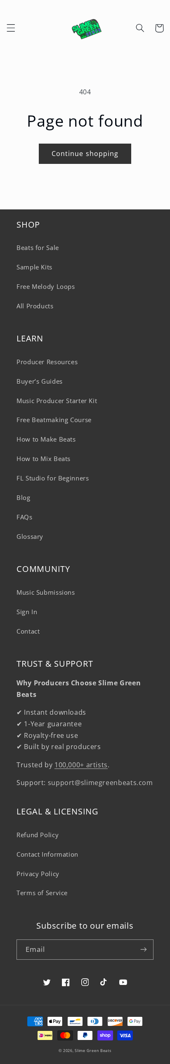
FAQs (25, 517)
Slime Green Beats (93, 1050)
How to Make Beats (46, 439)
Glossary (30, 536)
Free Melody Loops (46, 286)
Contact (28, 631)
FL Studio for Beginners (53, 478)
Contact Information (47, 854)
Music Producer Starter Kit (57, 400)
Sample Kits (34, 267)
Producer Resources (47, 362)
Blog (24, 497)
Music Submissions (46, 592)
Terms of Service (42, 893)
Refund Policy (38, 835)
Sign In (27, 612)
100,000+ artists (81, 764)
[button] (10, 28)
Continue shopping (85, 153)
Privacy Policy (38, 873)
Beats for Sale (38, 247)
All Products (35, 306)
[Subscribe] (143, 949)
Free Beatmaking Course (54, 420)
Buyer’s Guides (40, 381)
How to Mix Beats (44, 458)
